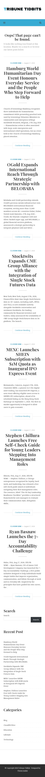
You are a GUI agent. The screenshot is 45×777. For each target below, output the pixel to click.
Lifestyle (7, 735)
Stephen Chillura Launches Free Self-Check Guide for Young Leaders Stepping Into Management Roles (22, 449)
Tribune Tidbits (24, 768)
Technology (8, 740)
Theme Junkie (22, 771)
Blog (5, 720)
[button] (2, 22)
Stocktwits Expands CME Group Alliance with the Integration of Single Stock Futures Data (22, 270)
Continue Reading (22, 145)
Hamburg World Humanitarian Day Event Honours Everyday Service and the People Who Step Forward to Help (22, 82)
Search (6, 615)
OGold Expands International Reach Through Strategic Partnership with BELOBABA (22, 176)
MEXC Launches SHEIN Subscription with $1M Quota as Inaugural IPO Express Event (22, 361)
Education (8, 730)
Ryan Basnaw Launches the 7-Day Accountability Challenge (22, 541)
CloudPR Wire (16, 63)
